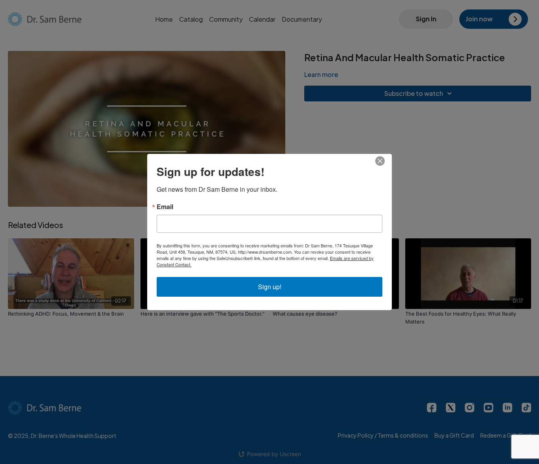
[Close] (384, 161)
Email (165, 207)
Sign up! (269, 286)
